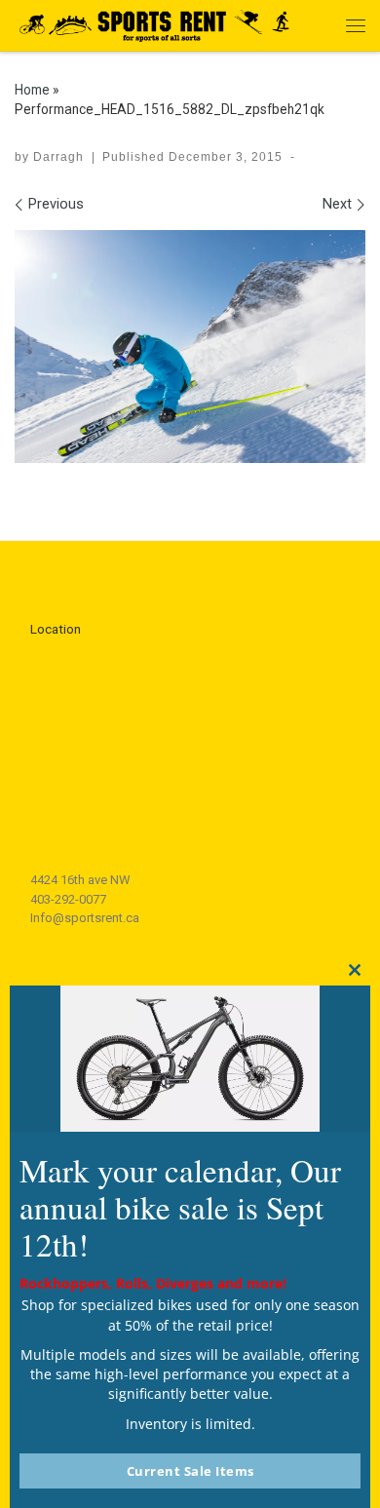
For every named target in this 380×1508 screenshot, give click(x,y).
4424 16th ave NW (80, 879)
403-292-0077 (68, 899)
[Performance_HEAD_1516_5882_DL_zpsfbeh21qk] (190, 347)
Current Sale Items (190, 1471)
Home (32, 89)
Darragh (58, 157)
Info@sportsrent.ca (84, 917)
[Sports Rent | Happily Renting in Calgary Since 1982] (161, 23)
